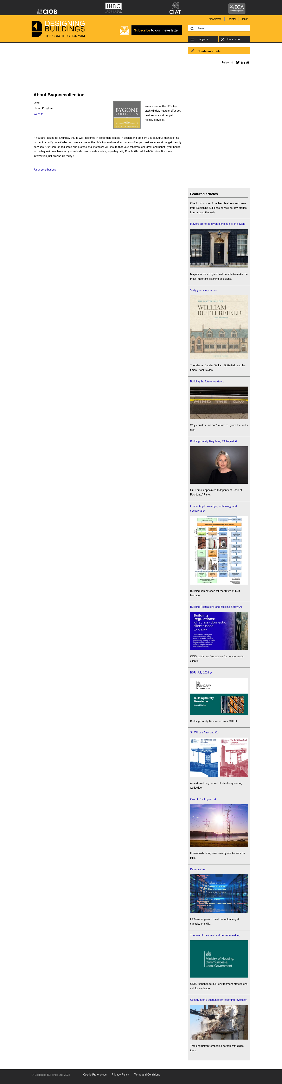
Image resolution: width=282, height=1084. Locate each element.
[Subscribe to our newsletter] (151, 34)
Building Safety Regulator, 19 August (212, 441)
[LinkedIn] (242, 62)
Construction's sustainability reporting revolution (218, 999)
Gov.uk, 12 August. (201, 799)
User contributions (45, 169)
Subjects (203, 39)
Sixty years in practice (203, 290)
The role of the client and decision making (215, 935)
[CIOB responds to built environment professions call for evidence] (219, 976)
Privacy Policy (120, 1074)
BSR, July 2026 (199, 672)
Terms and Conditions (147, 1074)
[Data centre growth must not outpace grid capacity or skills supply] (219, 911)
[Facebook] (232, 62)
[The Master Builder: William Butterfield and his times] (219, 358)
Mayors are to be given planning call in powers (217, 223)
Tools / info (233, 39)
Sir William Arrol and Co (204, 732)
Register (231, 19)
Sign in (244, 19)
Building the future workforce (207, 381)
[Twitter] (237, 62)
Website (38, 114)
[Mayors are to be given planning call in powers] (219, 267)
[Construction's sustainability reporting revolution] (219, 1038)
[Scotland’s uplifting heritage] (219, 775)
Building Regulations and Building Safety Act (216, 606)
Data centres (197, 869)
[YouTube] (247, 62)
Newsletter (215, 19)
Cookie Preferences (95, 1074)
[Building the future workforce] (219, 417)
